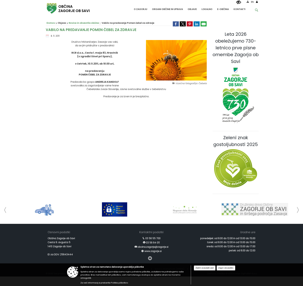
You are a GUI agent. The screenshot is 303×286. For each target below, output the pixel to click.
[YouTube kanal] (150, 258)
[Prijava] (257, 2)
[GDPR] (114, 209)
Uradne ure (247, 232)
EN (252, 1)
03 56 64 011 (153, 242)
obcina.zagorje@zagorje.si (153, 247)
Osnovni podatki (59, 232)
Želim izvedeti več (205, 267)
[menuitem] (140, 8)
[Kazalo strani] (248, 2)
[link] (176, 23)
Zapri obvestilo (226, 267)
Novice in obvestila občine (84, 23)
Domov (51, 23)
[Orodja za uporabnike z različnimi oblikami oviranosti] (238, 2)
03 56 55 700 (152, 238)
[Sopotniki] (44, 209)
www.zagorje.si (153, 251)
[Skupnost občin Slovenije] (184, 209)
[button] (5, 210)
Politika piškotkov (119, 282)
